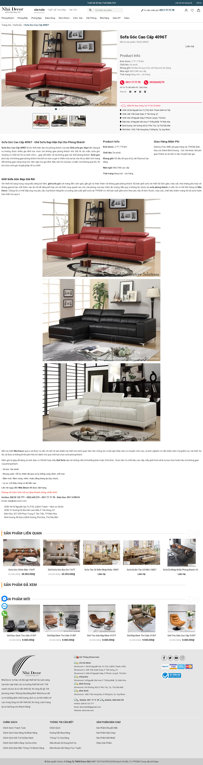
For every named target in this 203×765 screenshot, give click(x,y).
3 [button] (63, 109)
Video (126, 18)
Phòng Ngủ (36, 18)
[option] (59, 68)
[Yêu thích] (192, 10)
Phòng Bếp (23, 18)
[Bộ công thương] (182, 675)
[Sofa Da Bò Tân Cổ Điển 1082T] (141, 552)
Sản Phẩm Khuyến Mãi (106, 728)
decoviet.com (88, 710)
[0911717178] (4, 613)
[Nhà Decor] (26, 665)
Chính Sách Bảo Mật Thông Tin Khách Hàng (23, 748)
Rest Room (64, 18)
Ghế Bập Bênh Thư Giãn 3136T (141, 635)
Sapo (156, 761)
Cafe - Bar (78, 18)
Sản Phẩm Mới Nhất (105, 738)
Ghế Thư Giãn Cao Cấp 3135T (181, 635)
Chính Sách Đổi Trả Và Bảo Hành (18, 738)
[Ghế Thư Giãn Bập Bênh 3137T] (101, 618)
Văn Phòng (91, 18)
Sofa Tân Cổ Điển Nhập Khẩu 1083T (101, 570)
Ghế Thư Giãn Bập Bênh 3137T (101, 635)
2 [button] (59, 109)
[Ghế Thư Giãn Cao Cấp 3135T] (181, 618)
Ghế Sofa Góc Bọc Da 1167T (61, 570)
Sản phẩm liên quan (23, 533)
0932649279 (157, 82)
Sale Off (117, 18)
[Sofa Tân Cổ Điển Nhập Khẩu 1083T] (101, 552)
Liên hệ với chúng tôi (183, 3)
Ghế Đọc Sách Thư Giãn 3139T (21, 635)
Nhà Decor (19, 451)
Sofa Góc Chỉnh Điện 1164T (21, 570)
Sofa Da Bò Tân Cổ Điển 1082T (141, 570)
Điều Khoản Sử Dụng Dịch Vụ (63, 743)
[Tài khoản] (186, 10)
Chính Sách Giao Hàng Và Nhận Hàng (20, 733)
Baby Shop (50, 18)
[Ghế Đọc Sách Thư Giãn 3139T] (21, 618)
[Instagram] (182, 658)
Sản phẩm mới (17, 599)
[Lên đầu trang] (196, 743)
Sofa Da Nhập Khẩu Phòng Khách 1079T (182, 570)
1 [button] (56, 109)
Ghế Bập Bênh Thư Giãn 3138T (61, 635)
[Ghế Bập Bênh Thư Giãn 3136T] (141, 618)
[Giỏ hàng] (199, 10)
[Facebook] (164, 658)
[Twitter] (170, 658)
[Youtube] (176, 658)
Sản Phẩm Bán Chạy (105, 733)
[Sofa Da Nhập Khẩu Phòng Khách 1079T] (181, 552)
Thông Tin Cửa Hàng (59, 738)
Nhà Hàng (104, 18)
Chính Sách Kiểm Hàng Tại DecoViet (20, 743)
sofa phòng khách (158, 187)
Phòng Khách (7, 18)
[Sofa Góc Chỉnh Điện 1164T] (21, 552)
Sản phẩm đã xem (20, 585)
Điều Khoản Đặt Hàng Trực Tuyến (65, 748)
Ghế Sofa (60, 460)
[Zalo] (4, 606)
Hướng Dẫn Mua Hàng (60, 733)
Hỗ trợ (199, 3)
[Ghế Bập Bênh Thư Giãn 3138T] (61, 618)
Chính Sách (55, 728)
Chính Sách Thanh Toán (14, 728)
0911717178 (166, 10)
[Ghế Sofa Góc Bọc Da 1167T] (61, 552)
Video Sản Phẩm (104, 743)
